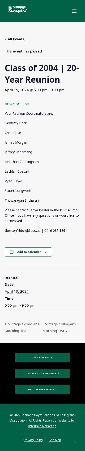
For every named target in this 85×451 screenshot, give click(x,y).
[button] (74, 11)
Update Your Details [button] (41, 373)
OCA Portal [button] (41, 357)
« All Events (15, 39)
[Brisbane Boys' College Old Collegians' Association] (17, 10)
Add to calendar (29, 252)
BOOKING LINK (17, 103)
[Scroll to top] (76, 441)
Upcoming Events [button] (41, 389)
